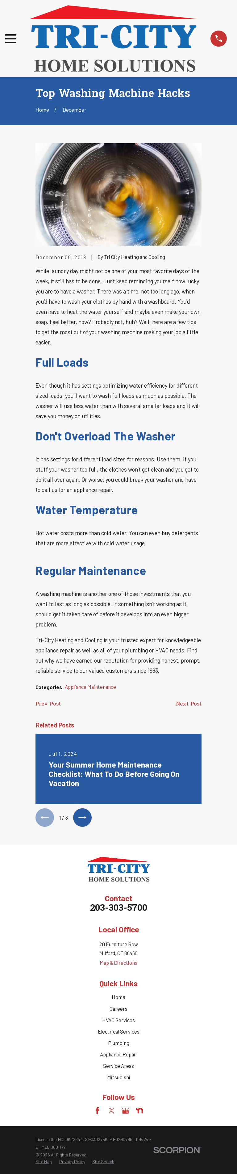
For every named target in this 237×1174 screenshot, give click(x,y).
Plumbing (118, 1043)
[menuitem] (43, 1161)
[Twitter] (111, 1110)
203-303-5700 (118, 908)
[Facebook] (97, 1110)
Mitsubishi (118, 1077)
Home (118, 997)
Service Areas (118, 1066)
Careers (118, 1008)
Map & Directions (118, 963)
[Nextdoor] (139, 1110)
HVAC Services (118, 1020)
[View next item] (82, 817)
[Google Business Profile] (125, 1110)
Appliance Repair (118, 1054)
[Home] (113, 38)
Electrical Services (118, 1031)
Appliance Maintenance (90, 687)
